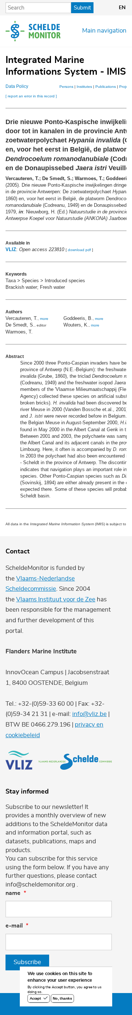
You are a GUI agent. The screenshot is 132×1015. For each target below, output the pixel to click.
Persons (66, 87)
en (122, 7)
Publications (105, 87)
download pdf (79, 250)
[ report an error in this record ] (31, 96)
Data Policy (17, 86)
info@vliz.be (89, 714)
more (44, 319)
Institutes (84, 87)
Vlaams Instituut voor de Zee (55, 599)
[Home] (33, 31)
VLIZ (11, 249)
